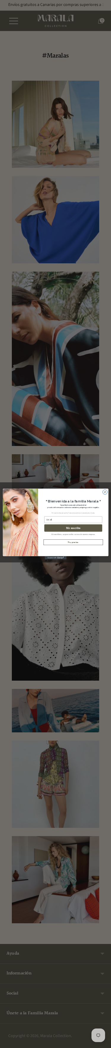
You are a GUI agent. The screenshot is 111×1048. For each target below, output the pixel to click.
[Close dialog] (104, 492)
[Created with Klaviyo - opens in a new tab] (55, 557)
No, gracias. (73, 542)
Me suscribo (73, 528)
